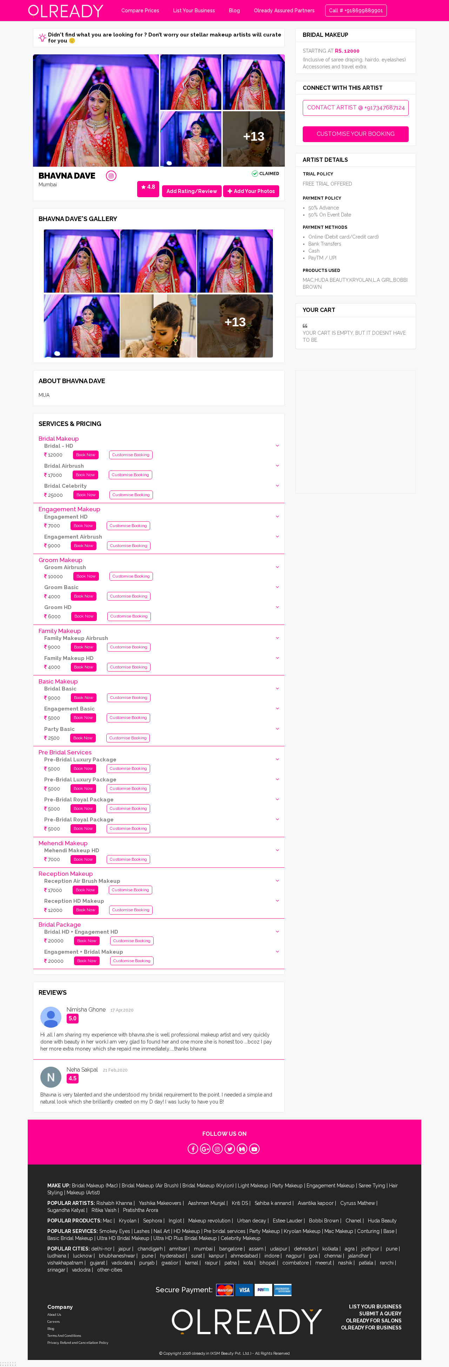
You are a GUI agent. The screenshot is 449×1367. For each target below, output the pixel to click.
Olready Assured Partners (284, 10)
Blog (234, 10)
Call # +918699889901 (356, 10)
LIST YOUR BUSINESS (375, 1306)
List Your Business (194, 10)
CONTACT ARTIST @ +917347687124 (356, 107)
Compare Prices (140, 10)
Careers (53, 1321)
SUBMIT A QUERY (380, 1313)
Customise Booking (130, 454)
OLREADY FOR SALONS (374, 1320)
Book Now (85, 454)
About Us (54, 1314)
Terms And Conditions (64, 1336)
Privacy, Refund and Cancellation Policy (77, 1343)
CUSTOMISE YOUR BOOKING (356, 134)
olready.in (200, 1353)
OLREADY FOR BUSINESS (371, 1328)
